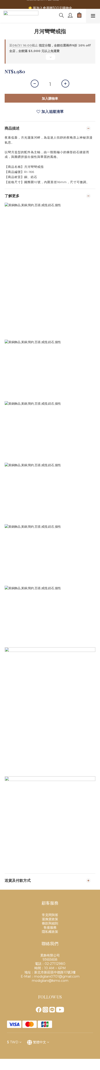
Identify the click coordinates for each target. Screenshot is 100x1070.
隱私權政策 (50, 932)
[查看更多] (50, 59)
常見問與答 (50, 915)
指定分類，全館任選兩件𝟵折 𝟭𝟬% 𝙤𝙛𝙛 (50, 45)
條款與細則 (50, 923)
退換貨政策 (50, 919)
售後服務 (50, 927)
